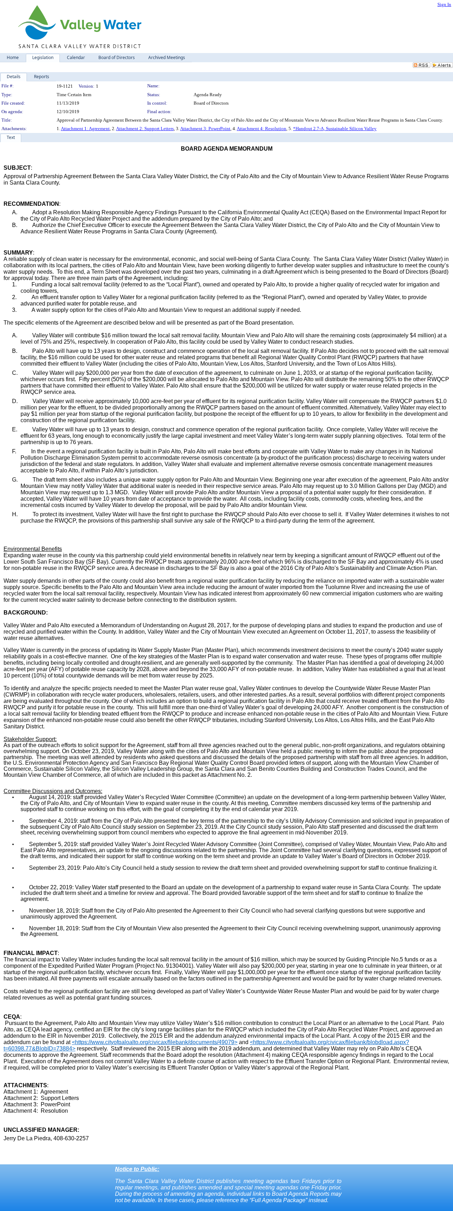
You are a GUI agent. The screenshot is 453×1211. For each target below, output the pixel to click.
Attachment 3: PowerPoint (205, 128)
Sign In (444, 4)
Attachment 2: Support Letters (145, 128)
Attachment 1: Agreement (85, 128)
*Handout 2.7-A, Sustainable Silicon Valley (335, 128)
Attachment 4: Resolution (261, 128)
